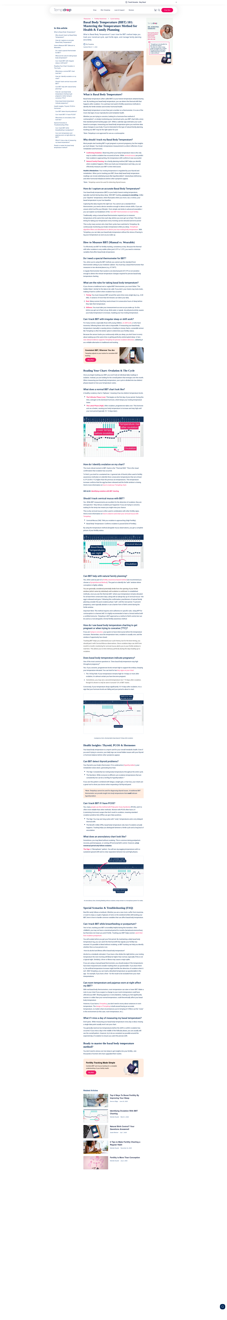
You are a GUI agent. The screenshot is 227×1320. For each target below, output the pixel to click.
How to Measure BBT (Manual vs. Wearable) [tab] (64, 46)
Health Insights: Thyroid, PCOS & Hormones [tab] (64, 107)
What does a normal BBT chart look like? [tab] (65, 72)
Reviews (131, 10)
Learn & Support (119, 10)
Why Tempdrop (105, 10)
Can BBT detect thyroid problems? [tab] (66, 111)
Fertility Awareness (100, 19)
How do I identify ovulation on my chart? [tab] (65, 77)
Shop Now (167, 10)
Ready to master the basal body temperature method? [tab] (64, 146)
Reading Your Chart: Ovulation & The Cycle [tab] (64, 67)
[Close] (176, 2)
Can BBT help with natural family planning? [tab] (65, 88)
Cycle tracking (114, 19)
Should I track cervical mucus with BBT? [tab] (66, 82)
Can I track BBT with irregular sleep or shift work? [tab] (64, 62)
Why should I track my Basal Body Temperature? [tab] (66, 36)
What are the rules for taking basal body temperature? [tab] (66, 57)
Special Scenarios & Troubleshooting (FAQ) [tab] (61, 124)
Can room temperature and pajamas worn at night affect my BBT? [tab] (65, 135)
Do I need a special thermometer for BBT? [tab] (65, 52)
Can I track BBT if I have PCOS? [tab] (65, 114)
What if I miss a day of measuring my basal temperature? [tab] (65, 141)
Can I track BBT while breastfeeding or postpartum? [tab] (64, 129)
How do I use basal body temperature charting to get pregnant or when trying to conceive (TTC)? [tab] (63, 95)
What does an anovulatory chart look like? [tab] (65, 119)
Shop (94, 10)
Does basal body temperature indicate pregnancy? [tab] (64, 102)
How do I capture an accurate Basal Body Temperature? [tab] (64, 41)
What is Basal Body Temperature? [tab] (64, 32)
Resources (87, 19)
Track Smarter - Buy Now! (137, 2)
